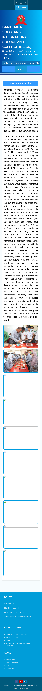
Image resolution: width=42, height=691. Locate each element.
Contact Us (10, 669)
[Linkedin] (25, 2)
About (8, 665)
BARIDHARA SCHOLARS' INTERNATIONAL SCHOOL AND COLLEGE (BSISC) (16, 37)
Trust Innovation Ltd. (21, 688)
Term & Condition (12, 663)
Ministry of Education (13, 637)
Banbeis (9, 640)
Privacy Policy (10, 660)
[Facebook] (16, 2)
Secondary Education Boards (16, 634)
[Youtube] (21, 2)
